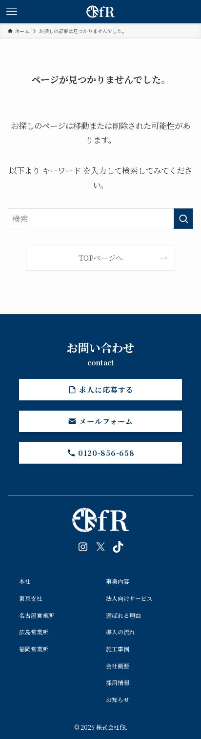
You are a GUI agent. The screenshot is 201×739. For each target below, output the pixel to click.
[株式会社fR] (100, 11)
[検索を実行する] (183, 218)
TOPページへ (101, 257)
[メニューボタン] (11, 11)
